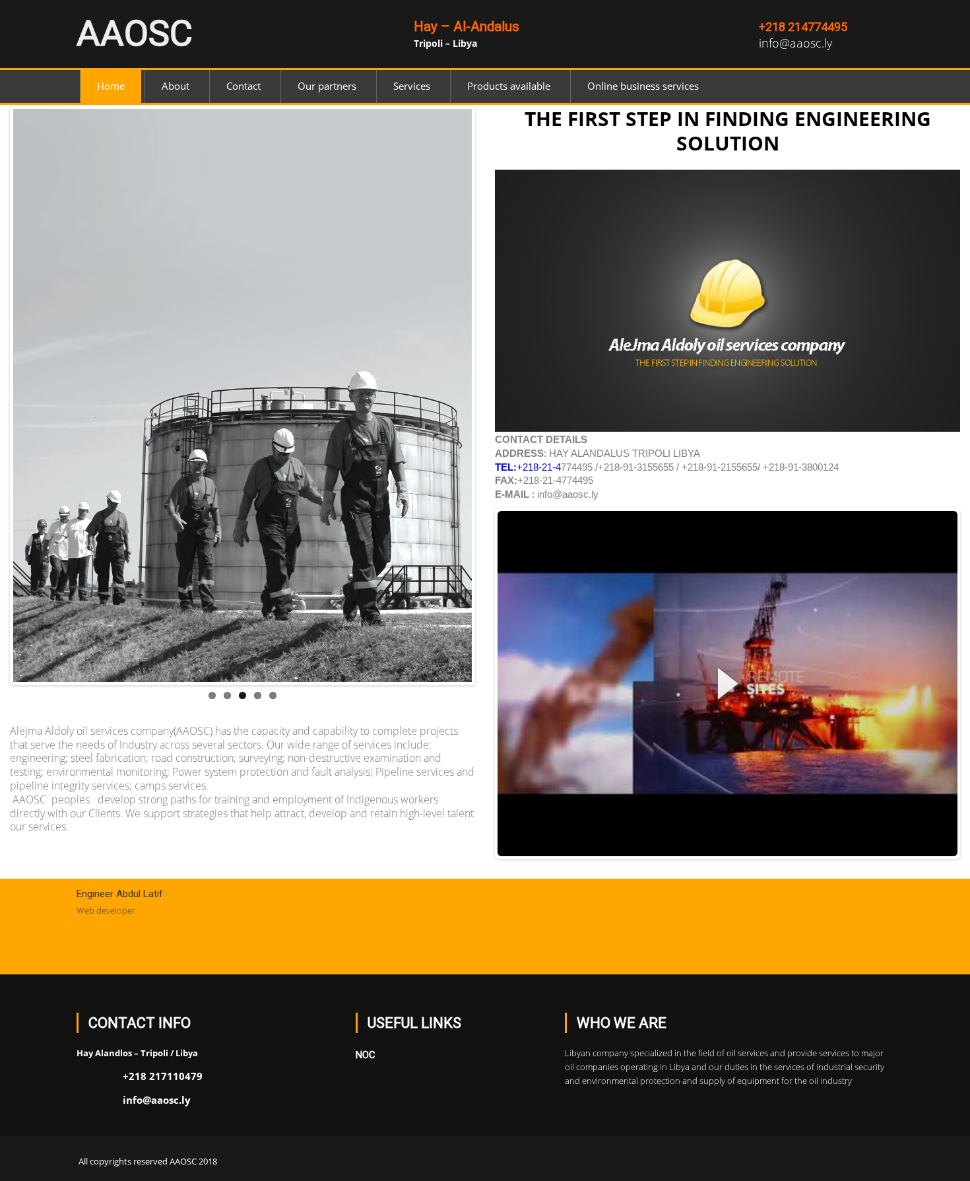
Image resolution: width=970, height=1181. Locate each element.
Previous (32, 408)
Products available (508, 85)
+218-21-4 (528, 467)
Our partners (327, 85)
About (175, 85)
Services (411, 85)
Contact (243, 85)
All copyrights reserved (123, 1161)
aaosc (135, 33)
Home (111, 85)
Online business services (643, 85)
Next (452, 408)
